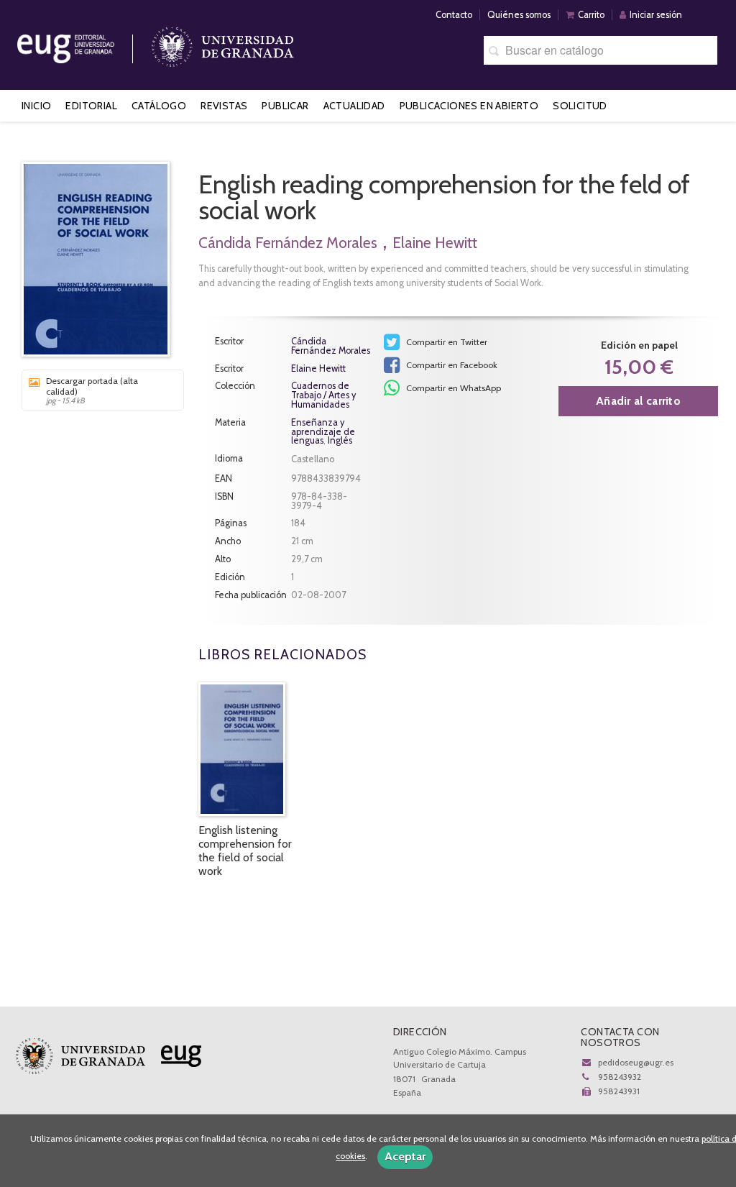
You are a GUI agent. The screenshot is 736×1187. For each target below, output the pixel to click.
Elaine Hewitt (434, 243)
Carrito (591, 14)
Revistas (224, 105)
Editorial (91, 105)
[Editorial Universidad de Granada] (84, 43)
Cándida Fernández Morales (287, 243)
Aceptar (405, 1156)
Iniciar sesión (656, 14)
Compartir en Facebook (450, 364)
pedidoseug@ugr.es (635, 1062)
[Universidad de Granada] (223, 43)
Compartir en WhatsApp (452, 387)
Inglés (340, 440)
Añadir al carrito (638, 401)
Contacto (454, 14)
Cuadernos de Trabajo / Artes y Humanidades (323, 395)
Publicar (285, 105)
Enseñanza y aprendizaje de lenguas (323, 431)
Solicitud (580, 105)
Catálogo (159, 105)
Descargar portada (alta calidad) (92, 390)
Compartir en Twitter (445, 341)
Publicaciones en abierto (469, 105)
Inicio (36, 105)
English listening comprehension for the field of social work (245, 851)
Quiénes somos (519, 14)
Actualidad (354, 105)
